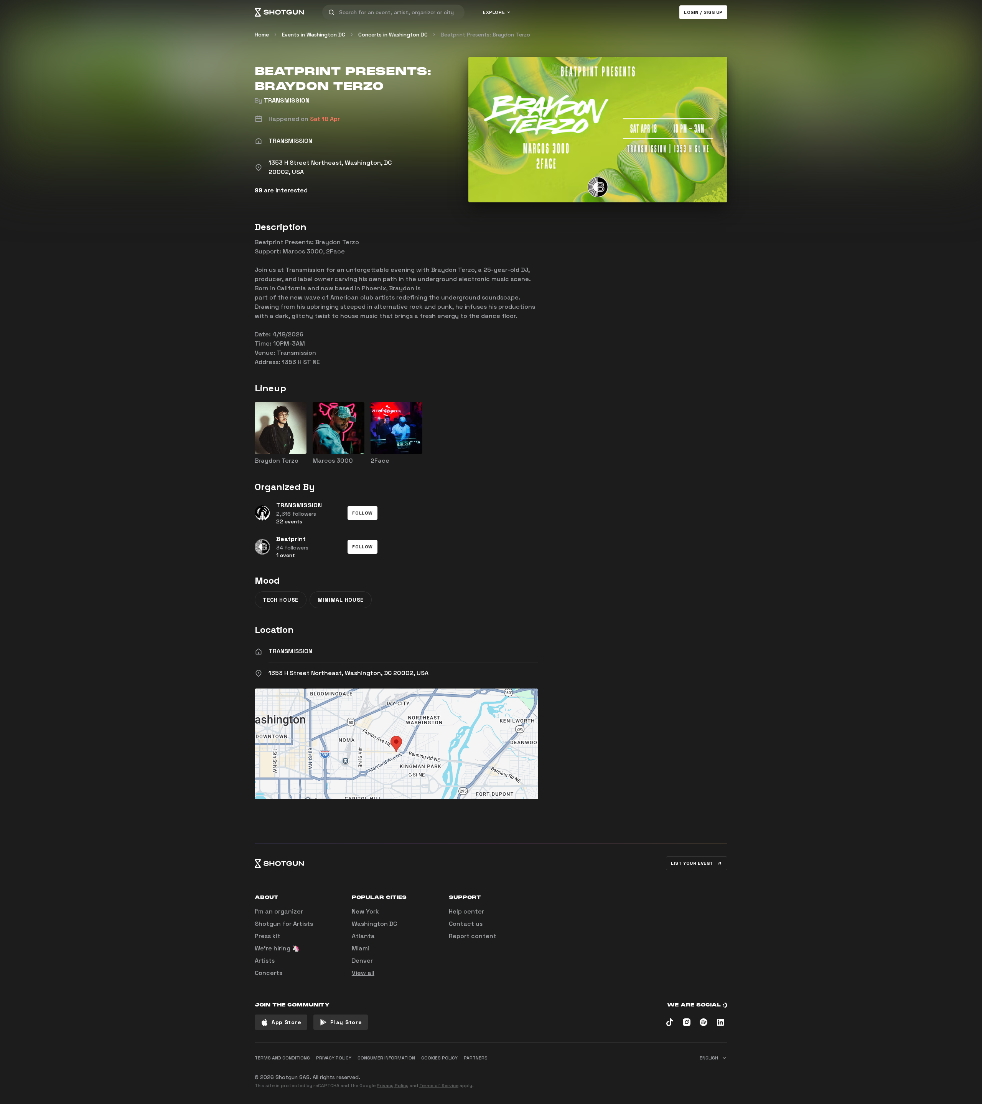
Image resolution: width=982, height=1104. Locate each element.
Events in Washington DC (313, 34)
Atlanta (363, 936)
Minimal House (341, 599)
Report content (472, 936)
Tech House (280, 599)
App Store (286, 1022)
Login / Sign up (703, 12)
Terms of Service (438, 1085)
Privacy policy (333, 1058)
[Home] (279, 12)
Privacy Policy (393, 1085)
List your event (692, 863)
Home (262, 34)
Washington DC (374, 924)
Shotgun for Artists (284, 924)
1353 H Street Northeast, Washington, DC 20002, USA (348, 673)
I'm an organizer (279, 911)
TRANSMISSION (287, 100)
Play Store (346, 1022)
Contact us (466, 924)
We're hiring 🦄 (277, 948)
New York (365, 911)
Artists (265, 961)
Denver (362, 961)
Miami (360, 948)
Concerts (268, 973)
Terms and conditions (282, 1058)
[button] (362, 513)
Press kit (267, 936)
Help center (466, 911)
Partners (476, 1058)
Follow (362, 513)
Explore (494, 12)
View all (363, 973)
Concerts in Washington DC (393, 34)
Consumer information (386, 1058)
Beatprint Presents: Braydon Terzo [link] (485, 34)
